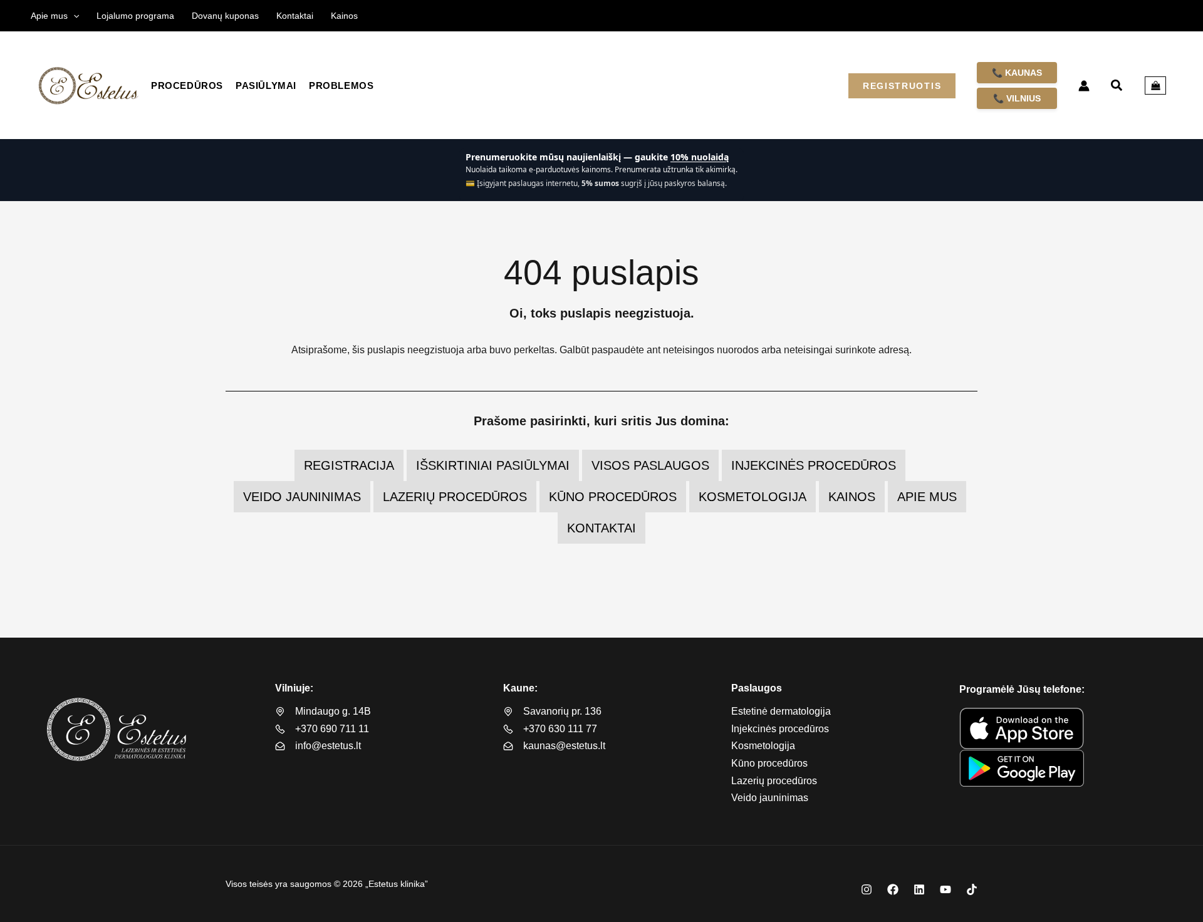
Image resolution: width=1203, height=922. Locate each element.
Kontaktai (601, 528)
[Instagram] (866, 889)
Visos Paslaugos (650, 465)
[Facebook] (892, 889)
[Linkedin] (919, 889)
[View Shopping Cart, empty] (1155, 85)
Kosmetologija (752, 497)
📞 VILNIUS (1017, 98)
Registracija (349, 465)
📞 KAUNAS (1017, 73)
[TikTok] (971, 889)
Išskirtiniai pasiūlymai (493, 465)
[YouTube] (945, 889)
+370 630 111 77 (560, 728)
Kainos (851, 497)
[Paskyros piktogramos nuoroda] (1084, 85)
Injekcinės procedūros (813, 465)
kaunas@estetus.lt (564, 745)
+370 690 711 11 (332, 728)
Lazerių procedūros (455, 497)
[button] (73, 15)
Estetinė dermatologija (781, 711)
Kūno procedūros (613, 497)
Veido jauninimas (302, 497)
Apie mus (927, 497)
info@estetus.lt (328, 745)
